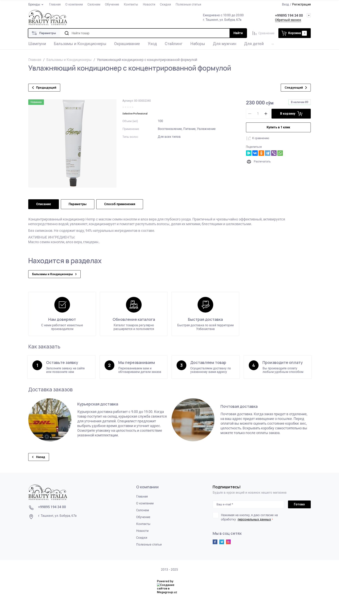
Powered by (165, 581)
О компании (145, 503)
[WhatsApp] (280, 153)
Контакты (143, 524)
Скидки (141, 537)
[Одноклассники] (261, 153)
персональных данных (254, 519)
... (273, 43)
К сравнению (260, 138)
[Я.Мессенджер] (249, 153)
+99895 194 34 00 (289, 15)
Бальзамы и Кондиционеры (69, 60)
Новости (142, 531)
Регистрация (301, 4)
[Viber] (274, 153)
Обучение (143, 517)
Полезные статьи (149, 544)
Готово (299, 504)
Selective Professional (135, 113)
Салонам (142, 510)
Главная (34, 60)
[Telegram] (267, 153)
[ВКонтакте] (255, 153)
